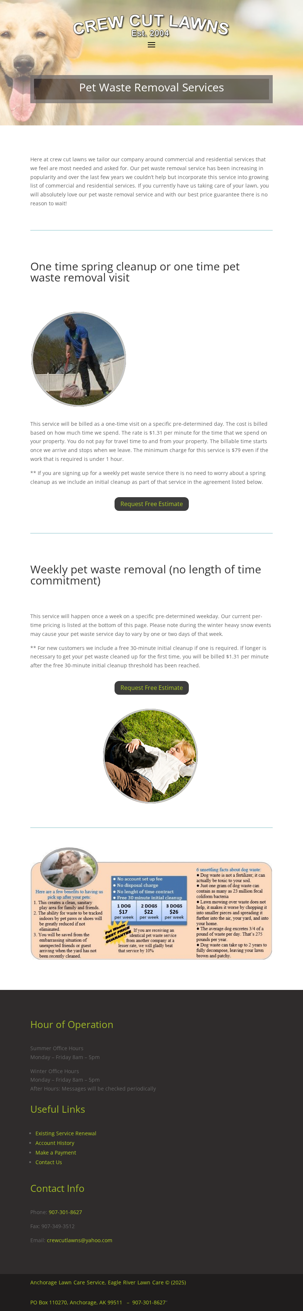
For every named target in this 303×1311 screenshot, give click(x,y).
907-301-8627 (65, 1212)
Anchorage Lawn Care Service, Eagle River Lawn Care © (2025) (108, 1282)
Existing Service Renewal (65, 1133)
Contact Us (48, 1162)
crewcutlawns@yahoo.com (79, 1240)
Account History (54, 1142)
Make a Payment (55, 1152)
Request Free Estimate (151, 504)
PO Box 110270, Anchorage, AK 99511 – (81, 1302)
